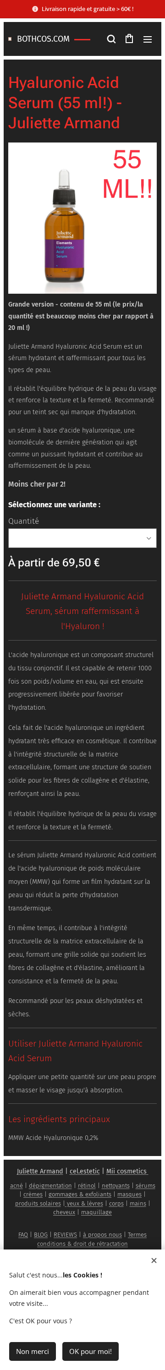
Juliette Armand (40, 1171)
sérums (145, 1185)
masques (129, 1194)
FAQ (23, 1234)
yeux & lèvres (84, 1203)
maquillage (96, 1212)
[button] (111, 38)
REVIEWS (65, 1234)
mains (138, 1203)
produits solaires (38, 1203)
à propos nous (102, 1234)
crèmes (33, 1194)
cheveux (64, 1212)
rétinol (87, 1185)
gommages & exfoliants (80, 1194)
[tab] (82, 1053)
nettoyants (116, 1185)
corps (116, 1203)
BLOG (41, 1234)
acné (16, 1185)
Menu (147, 39)
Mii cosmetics (126, 1171)
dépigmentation (50, 1185)
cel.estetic (85, 1171)
